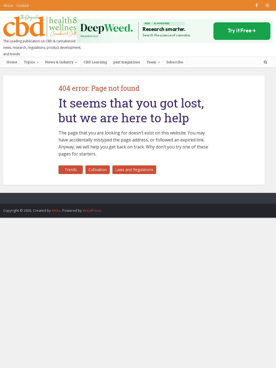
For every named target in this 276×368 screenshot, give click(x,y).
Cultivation (97, 169)
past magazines (126, 62)
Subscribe (174, 62)
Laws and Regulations (134, 169)
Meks (56, 210)
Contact (22, 5)
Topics (29, 62)
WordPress (92, 210)
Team (151, 62)
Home (11, 62)
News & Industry (59, 62)
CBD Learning (95, 62)
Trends (71, 169)
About (8, 5)
